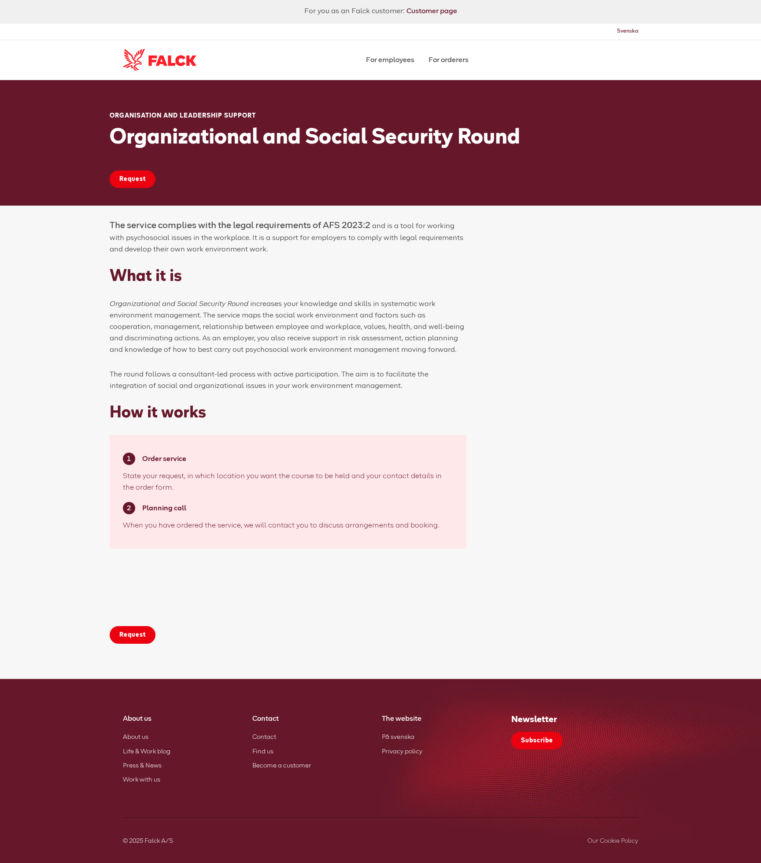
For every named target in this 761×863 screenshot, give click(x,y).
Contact (264, 737)
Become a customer (281, 766)
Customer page (431, 11)
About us (135, 737)
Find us (262, 752)
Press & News (142, 766)
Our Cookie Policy (612, 841)
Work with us (141, 780)
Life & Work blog (146, 752)
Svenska (627, 31)
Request (132, 179)
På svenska (398, 737)
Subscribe (537, 741)
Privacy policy (402, 752)
